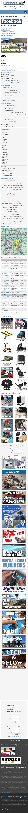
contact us (10, 799)
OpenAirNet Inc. (23, 796)
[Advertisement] (14, 683)
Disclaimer (8, 792)
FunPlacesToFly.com (5, 796)
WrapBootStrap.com (12, 797)
